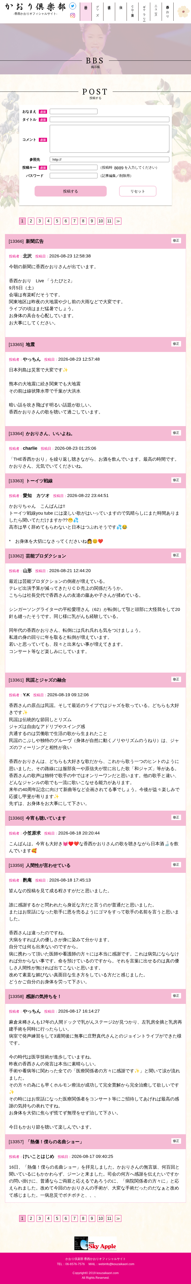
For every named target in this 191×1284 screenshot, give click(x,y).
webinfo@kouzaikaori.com (116, 1264)
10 (100, 221)
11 (109, 221)
